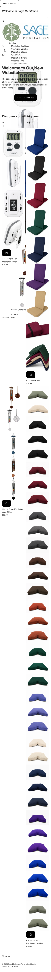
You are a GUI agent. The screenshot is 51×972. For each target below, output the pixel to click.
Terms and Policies (10, 966)
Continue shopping (26, 97)
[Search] (3, 21)
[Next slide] (3, 126)
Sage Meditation (14, 964)
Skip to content (9, 3)
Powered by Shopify (28, 964)
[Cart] (3, 54)
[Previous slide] (3, 123)
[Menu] (25, 17)
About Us (6, 956)
